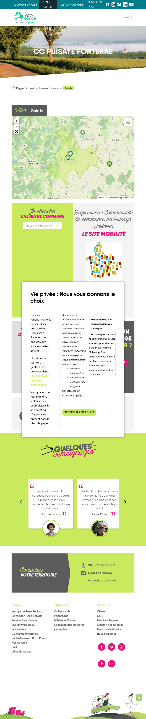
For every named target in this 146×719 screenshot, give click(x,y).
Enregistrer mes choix (79, 412)
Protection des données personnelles (39, 380)
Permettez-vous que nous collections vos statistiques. (101, 324)
